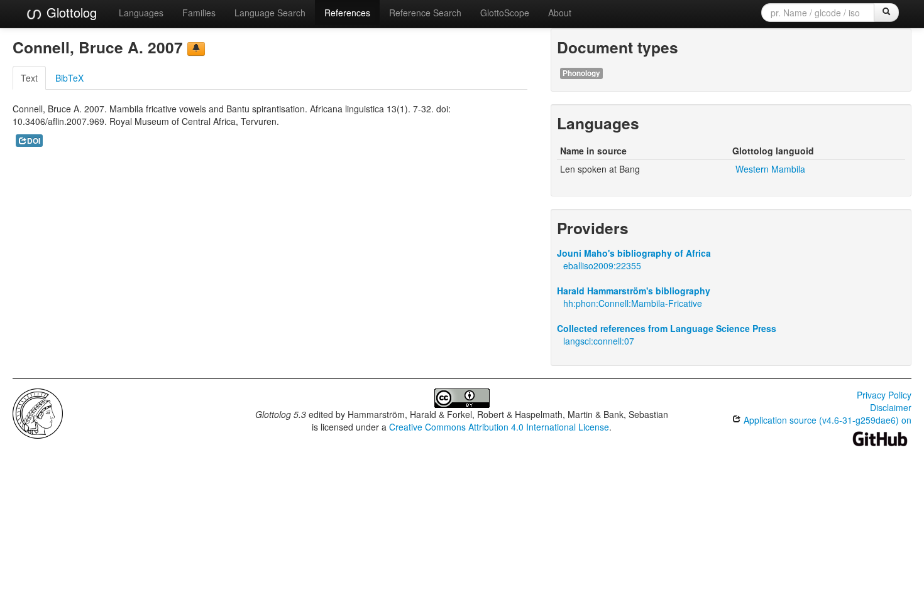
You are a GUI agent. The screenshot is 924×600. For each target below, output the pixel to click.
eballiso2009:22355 (602, 265)
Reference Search (425, 12)
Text (29, 78)
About (559, 12)
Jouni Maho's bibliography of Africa (634, 253)
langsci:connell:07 (598, 341)
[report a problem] (196, 49)
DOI (33, 141)
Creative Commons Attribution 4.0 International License (499, 427)
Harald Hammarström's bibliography (633, 290)
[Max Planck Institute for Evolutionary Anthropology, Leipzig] (38, 412)
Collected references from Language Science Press (666, 328)
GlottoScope (504, 12)
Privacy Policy (884, 394)
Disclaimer (890, 407)
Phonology (581, 73)
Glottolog (70, 12)
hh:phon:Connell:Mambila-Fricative (632, 303)
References (347, 12)
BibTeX (69, 78)
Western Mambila (770, 169)
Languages (141, 12)
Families (199, 12)
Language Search (269, 12)
